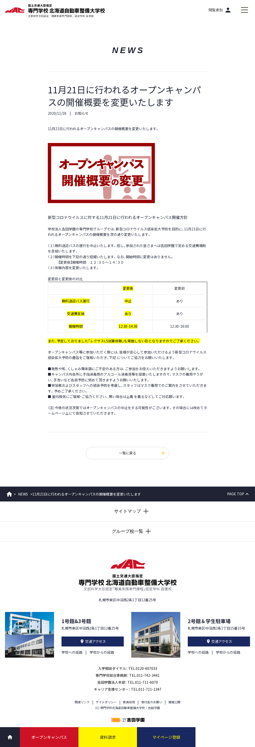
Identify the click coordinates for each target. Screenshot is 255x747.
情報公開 (174, 702)
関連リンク (82, 702)
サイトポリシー (106, 702)
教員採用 (129, 702)
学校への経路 (72, 652)
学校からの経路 (102, 652)
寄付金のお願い (151, 702)
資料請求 (108, 737)
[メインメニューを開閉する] (244, 9)
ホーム (9, 494)
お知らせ (81, 113)
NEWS (23, 494)
